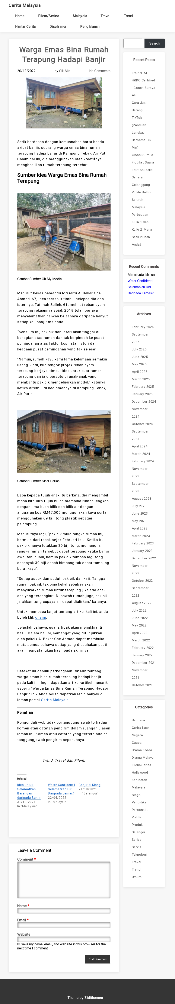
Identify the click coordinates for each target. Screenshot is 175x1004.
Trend (128, 16)
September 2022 (140, 591)
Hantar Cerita (25, 27)
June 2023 (140, 513)
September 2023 (140, 487)
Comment (26, 859)
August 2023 (142, 499)
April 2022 (139, 633)
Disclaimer (58, 27)
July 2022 (139, 610)
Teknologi (139, 854)
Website (23, 934)
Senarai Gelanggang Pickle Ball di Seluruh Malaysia (141, 192)
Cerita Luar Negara (140, 731)
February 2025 (143, 387)
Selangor (139, 832)
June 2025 (140, 357)
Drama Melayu (143, 758)
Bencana (138, 720)
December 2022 (144, 558)
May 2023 (139, 521)
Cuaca (137, 743)
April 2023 (139, 528)
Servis (136, 847)
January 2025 (142, 394)
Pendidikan (140, 802)
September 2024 (140, 435)
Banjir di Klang (90, 785)
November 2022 (140, 569)
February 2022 (143, 648)
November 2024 (140, 412)
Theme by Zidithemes (85, 998)
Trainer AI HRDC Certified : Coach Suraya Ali (143, 84)
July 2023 (139, 506)
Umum (137, 877)
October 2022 (142, 581)
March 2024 (141, 454)
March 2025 (141, 379)
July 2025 (139, 349)
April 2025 (139, 372)
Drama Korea (142, 750)
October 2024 (142, 424)
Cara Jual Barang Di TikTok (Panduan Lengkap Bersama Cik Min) (142, 125)
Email (23, 920)
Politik (136, 817)
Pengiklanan (90, 27)
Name (23, 906)
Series (137, 840)
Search (154, 43)
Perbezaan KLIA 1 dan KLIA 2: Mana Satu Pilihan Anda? (142, 229)
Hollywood (140, 772)
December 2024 (144, 402)
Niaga (136, 795)
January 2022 (142, 655)
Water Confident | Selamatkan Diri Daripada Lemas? (61, 789)
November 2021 (140, 674)
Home (20, 16)
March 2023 (141, 536)
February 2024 (143, 461)
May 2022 (139, 625)
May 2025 (139, 364)
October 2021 (142, 685)
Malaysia (80, 16)
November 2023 (140, 472)
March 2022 (141, 640)
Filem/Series (48, 16)
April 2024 (139, 446)
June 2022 (140, 618)
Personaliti (140, 810)
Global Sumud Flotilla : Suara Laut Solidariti (143, 162)
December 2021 (144, 663)
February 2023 (143, 543)
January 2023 (142, 551)
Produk (137, 825)
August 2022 (142, 603)
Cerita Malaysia (25, 5)
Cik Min (64, 71)
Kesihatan (139, 780)
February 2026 (143, 327)
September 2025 (140, 338)
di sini (40, 617)
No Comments (100, 71)
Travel (105, 16)
